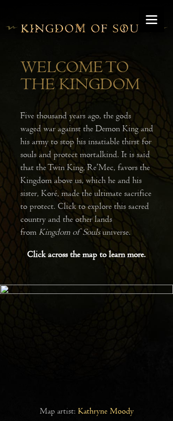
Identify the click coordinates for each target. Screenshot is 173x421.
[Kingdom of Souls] (86, 35)
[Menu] (151, 19)
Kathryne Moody (106, 411)
